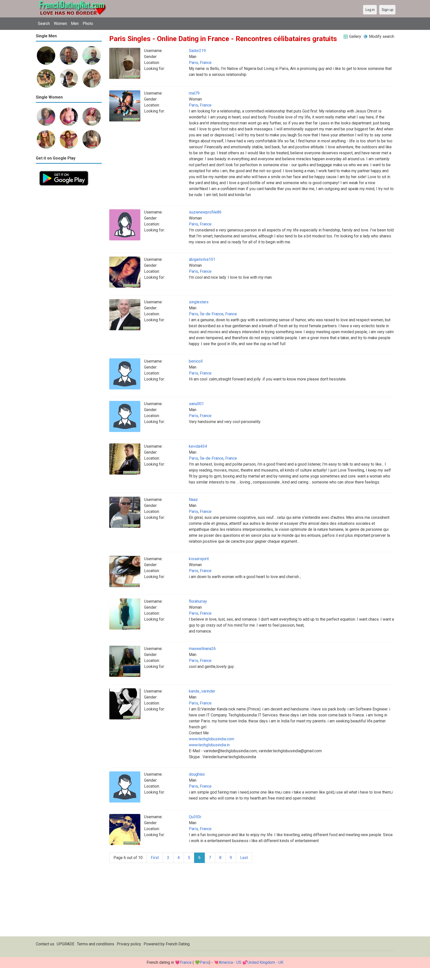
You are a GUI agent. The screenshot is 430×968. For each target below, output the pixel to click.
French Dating (178, 944)
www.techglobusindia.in (209, 745)
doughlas (197, 774)
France (206, 62)
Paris (193, 62)
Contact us (45, 944)
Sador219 (197, 50)
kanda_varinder (202, 691)
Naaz (193, 499)
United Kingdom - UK (265, 962)
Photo (88, 23)
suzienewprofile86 (205, 212)
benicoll (196, 361)
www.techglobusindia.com (211, 739)
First (155, 857)
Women (60, 23)
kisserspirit (199, 558)
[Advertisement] (69, 263)
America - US (230, 962)
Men (75, 23)
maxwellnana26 (202, 648)
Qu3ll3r (195, 816)
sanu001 (196, 403)
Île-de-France (211, 314)
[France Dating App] (64, 170)
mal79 (194, 93)
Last (244, 857)
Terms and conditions (95, 944)
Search (44, 23)
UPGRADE (65, 944)
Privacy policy (129, 944)
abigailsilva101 (202, 259)
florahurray (198, 601)
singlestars (199, 302)
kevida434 (198, 446)
